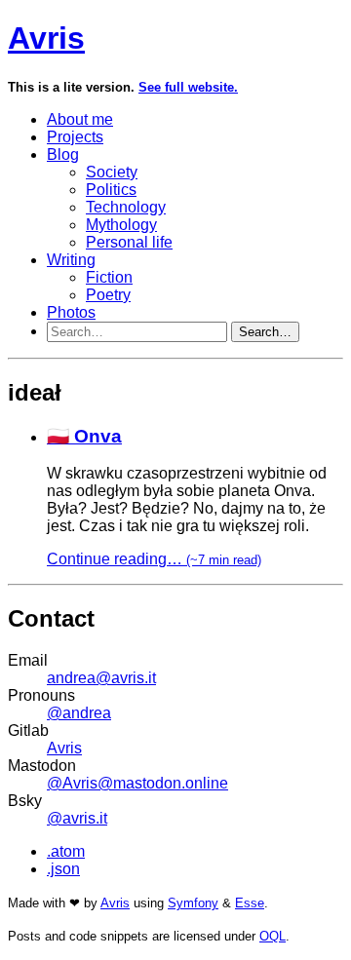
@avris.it (77, 818)
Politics (111, 189)
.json (63, 869)
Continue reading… (154, 559)
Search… (265, 332)
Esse (249, 903)
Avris (46, 38)
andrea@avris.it (101, 678)
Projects (75, 137)
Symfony (193, 903)
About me (80, 119)
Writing (71, 259)
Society (111, 172)
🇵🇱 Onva (84, 436)
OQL (272, 936)
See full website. (188, 87)
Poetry (108, 295)
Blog (63, 154)
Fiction (109, 277)
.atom (66, 851)
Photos (71, 312)
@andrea (79, 713)
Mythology (121, 224)
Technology (126, 207)
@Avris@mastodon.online (137, 783)
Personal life (129, 242)
